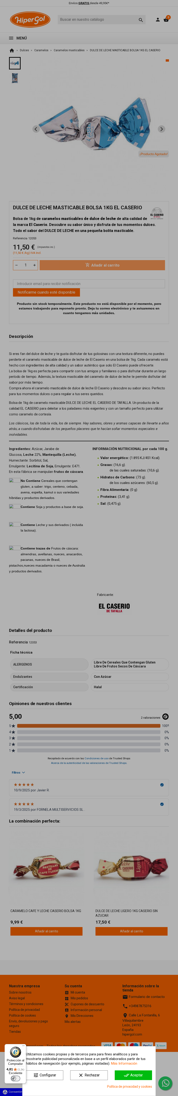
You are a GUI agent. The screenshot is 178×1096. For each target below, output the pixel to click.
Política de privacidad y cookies (129, 1086)
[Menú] (23, 1047)
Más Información (124, 1063)
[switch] (15, 1078)
